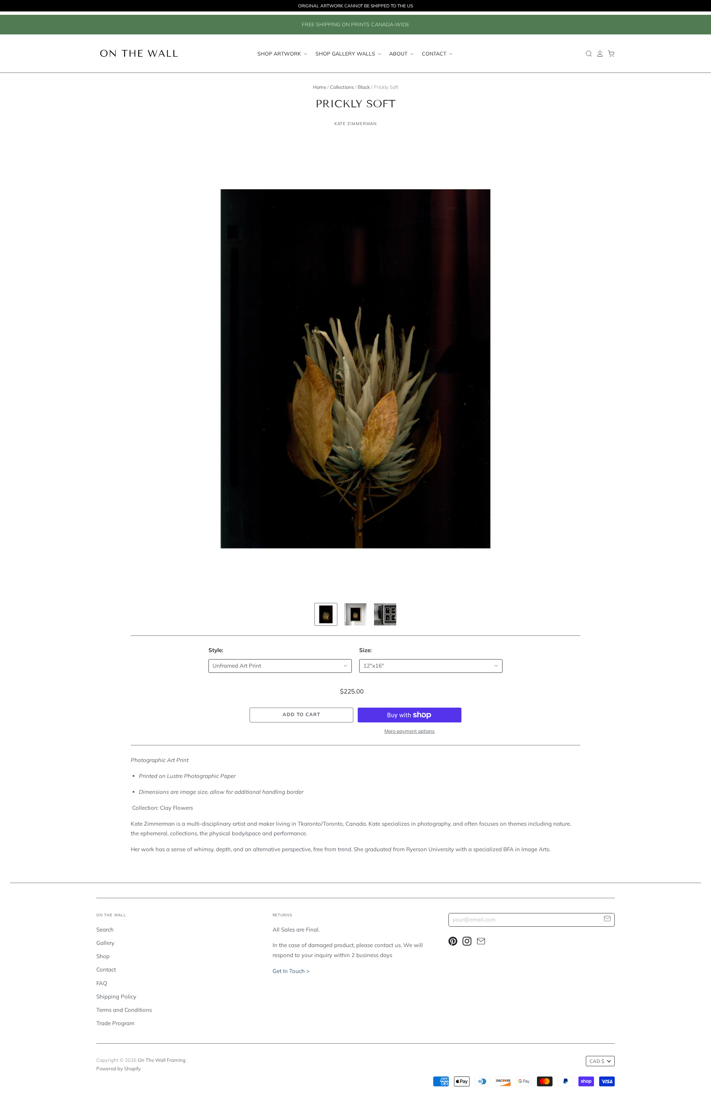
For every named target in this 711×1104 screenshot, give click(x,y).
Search (105, 929)
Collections (342, 87)
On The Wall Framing (162, 1060)
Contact (435, 53)
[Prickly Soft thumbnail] (326, 614)
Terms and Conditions (124, 1009)
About (399, 53)
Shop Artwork (280, 53)
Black (364, 87)
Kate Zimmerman (355, 123)
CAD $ (597, 1061)
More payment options (409, 731)
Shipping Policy (116, 996)
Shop (103, 956)
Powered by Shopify (118, 1068)
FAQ (101, 983)
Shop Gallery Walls (346, 53)
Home (319, 87)
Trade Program (115, 1023)
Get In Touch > (291, 970)
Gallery (105, 942)
